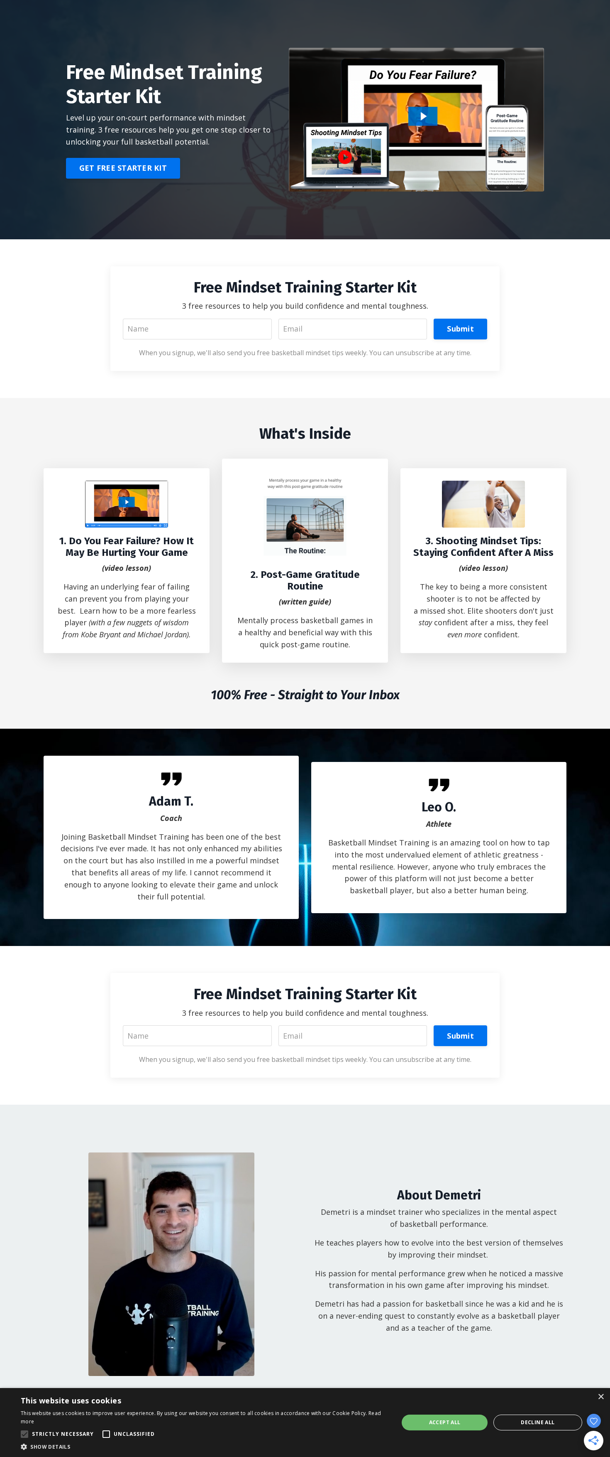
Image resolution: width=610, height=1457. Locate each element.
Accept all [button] (445, 1422)
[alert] (305, 1422)
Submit (460, 329)
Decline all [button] (537, 1422)
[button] (204, 1446)
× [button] (601, 1397)
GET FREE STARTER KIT (123, 168)
